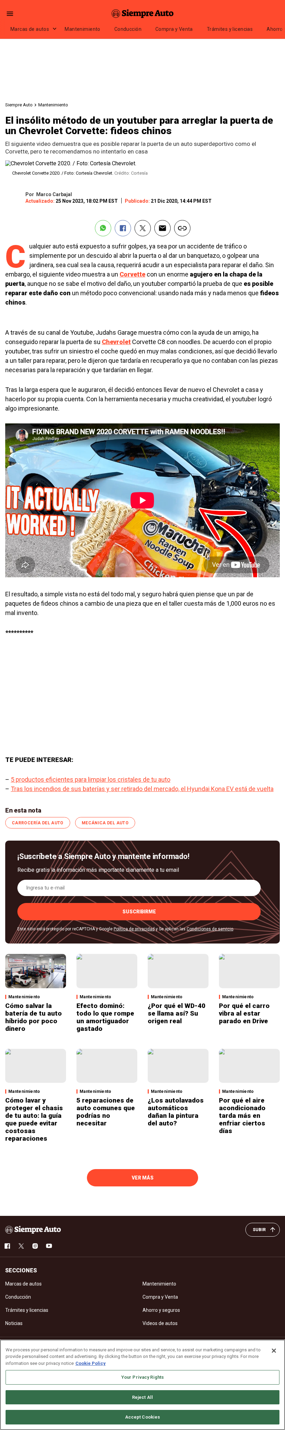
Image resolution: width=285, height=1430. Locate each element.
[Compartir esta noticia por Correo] (162, 228)
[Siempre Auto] (142, 13)
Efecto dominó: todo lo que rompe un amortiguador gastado (105, 1017)
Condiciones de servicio (210, 929)
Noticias (14, 1323)
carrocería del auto (38, 823)
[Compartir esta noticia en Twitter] (143, 228)
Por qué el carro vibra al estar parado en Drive (244, 1013)
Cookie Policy (90, 1363)
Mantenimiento (82, 29)
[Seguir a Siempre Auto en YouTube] (49, 1246)
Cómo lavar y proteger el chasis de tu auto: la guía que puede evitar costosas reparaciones (34, 1119)
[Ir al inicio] (33, 1230)
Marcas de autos (29, 29)
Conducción (127, 29)
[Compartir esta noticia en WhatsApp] (103, 228)
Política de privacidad (134, 929)
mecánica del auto (105, 823)
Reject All (142, 1397)
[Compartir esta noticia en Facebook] (123, 228)
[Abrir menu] (10, 13)
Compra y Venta (174, 29)
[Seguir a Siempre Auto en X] (21, 1246)
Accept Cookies (142, 1417)
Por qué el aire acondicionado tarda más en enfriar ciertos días (242, 1115)
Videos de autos (160, 1323)
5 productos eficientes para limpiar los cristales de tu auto (90, 779)
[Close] (274, 1350)
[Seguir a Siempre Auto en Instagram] (35, 1246)
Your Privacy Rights (142, 1377)
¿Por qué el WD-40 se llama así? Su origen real (176, 1013)
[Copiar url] (182, 228)
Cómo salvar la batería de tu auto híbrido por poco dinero (33, 1017)
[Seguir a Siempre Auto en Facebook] (7, 1246)
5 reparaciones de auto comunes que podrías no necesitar (105, 1111)
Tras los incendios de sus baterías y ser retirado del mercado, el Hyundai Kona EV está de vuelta (142, 788)
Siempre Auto (19, 104)
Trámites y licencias (230, 29)
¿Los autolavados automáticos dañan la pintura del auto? (176, 1111)
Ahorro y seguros (161, 1310)
